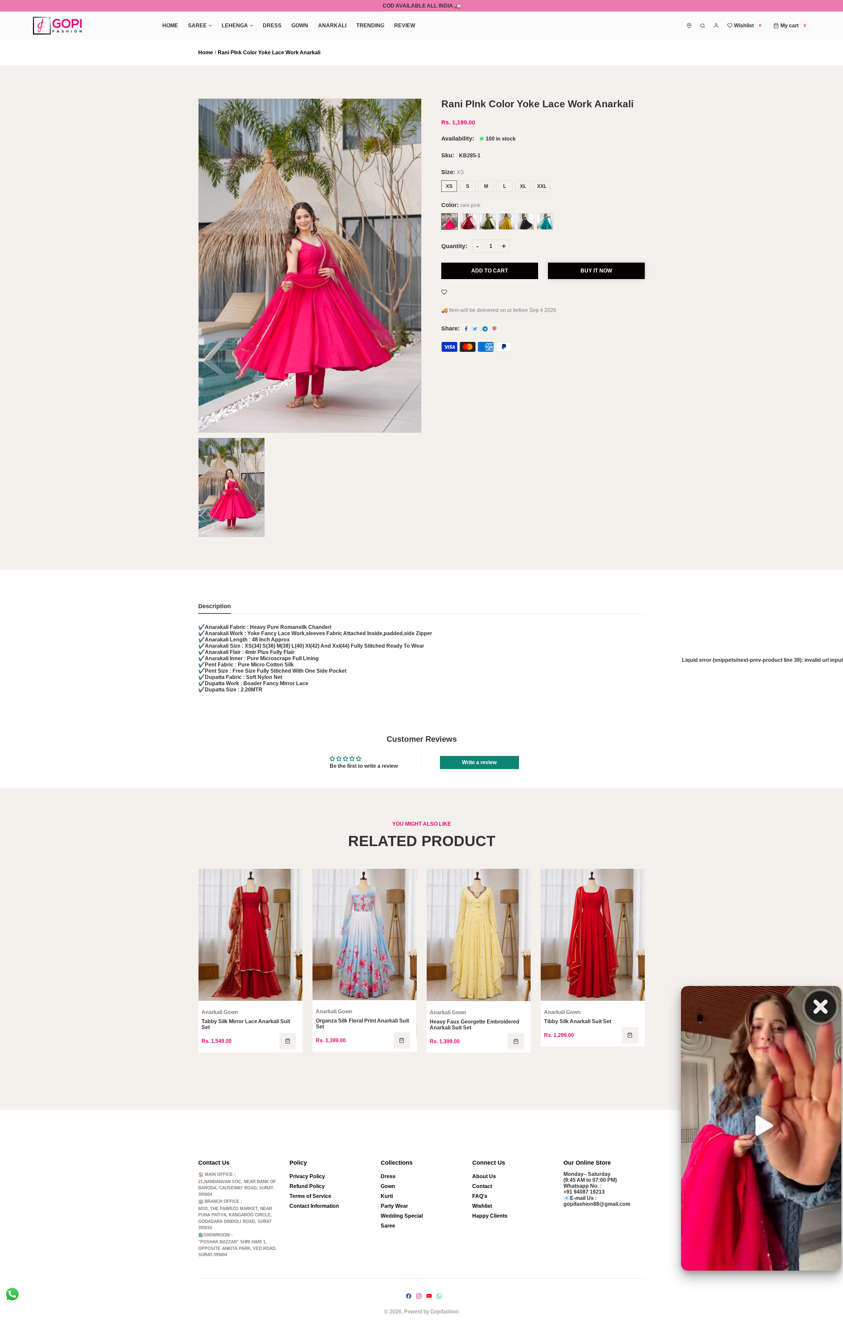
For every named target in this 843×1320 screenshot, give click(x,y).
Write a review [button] (479, 762)
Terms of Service (310, 1196)
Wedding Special (402, 1216)
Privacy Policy (307, 1176)
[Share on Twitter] (475, 328)
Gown (388, 1186)
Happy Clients (489, 1216)
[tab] (214, 608)
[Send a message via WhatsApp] (12, 1294)
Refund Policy (307, 1186)
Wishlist (482, 1206)
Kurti (387, 1196)
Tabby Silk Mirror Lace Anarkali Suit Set (474, 1024)
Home (205, 52)
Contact (482, 1186)
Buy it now (596, 270)
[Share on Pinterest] (494, 328)
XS (449, 186)
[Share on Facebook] (466, 328)
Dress (388, 1176)
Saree (388, 1226)
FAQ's (479, 1196)
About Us (484, 1176)
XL (523, 186)
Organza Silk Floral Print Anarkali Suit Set (590, 1023)
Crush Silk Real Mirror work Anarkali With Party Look (246, 1049)
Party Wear (394, 1206)
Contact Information (314, 1206)
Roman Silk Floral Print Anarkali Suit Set (361, 1024)
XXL (542, 186)
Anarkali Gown (220, 1037)
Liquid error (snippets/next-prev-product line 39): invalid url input (762, 660)
